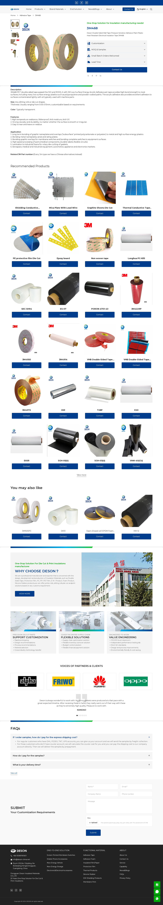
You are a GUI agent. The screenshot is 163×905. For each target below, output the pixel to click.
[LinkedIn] (76, 2)
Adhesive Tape (25, 15)
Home (13, 15)
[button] (15, 24)
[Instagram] (86, 2)
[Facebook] (81, 2)
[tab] (51, 83)
